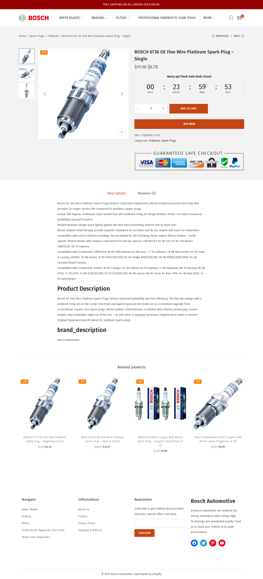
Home (22, 36)
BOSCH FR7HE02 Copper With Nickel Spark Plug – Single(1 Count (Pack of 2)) (160, 441)
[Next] (122, 93)
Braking (26, 516)
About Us (83, 509)
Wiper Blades (30, 509)
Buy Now (189, 124)
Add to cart (189, 108)
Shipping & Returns (90, 530)
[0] (239, 18)
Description (116, 193)
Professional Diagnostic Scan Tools (43, 530)
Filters (26, 523)
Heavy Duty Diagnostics (36, 537)
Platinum (53, 36)
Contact (82, 516)
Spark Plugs (36, 36)
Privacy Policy (86, 523)
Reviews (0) (147, 193)
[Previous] (45, 93)
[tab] (116, 193)
